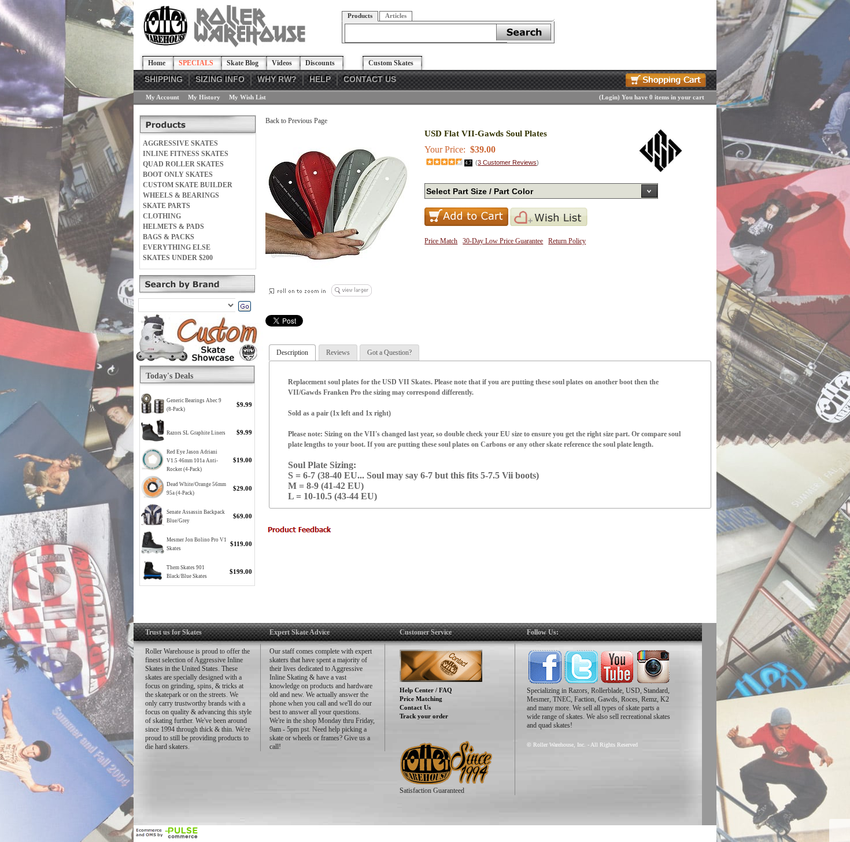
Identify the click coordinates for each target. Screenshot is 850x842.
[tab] (292, 352)
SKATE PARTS (166, 206)
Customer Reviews (507, 162)
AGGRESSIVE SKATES (180, 143)
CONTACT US (369, 79)
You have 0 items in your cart (663, 97)
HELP (320, 79)
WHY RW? (277, 79)
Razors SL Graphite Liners (196, 433)
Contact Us (415, 707)
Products (360, 15)
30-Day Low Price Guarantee (503, 241)
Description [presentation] (292, 352)
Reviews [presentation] (338, 352)
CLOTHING (162, 216)
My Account (162, 97)
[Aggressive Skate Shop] (226, 45)
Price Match (440, 241)
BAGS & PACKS (168, 237)
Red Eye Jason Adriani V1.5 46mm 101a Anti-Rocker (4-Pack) (192, 460)
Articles (395, 15)
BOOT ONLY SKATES (178, 174)
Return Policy (567, 241)
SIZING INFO (220, 79)
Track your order (424, 716)
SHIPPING (164, 79)
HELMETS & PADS (173, 226)
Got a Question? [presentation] (389, 352)
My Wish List (247, 97)
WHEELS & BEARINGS (181, 195)
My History (204, 97)
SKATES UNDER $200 (178, 258)
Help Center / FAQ (426, 690)
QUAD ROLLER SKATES (183, 164)
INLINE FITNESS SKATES (185, 154)
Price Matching (421, 698)
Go (244, 306)
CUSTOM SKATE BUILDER (187, 185)
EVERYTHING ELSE (176, 247)
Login (609, 97)
